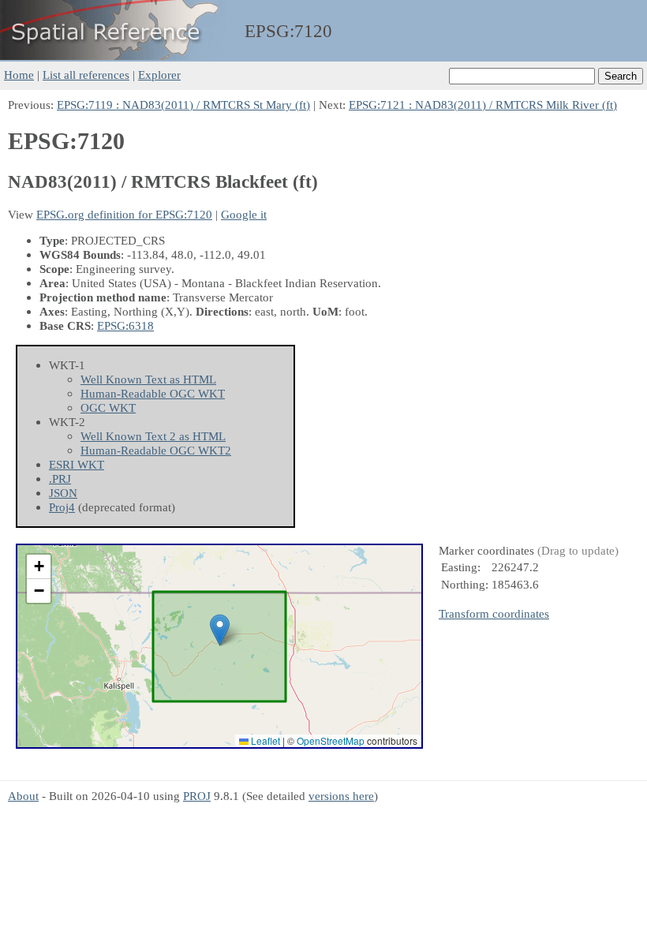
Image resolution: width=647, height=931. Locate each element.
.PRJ (60, 478)
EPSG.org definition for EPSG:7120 (124, 214)
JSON (63, 492)
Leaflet (264, 740)
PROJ (197, 795)
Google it (244, 214)
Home (19, 74)
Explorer (159, 74)
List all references (86, 74)
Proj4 (62, 507)
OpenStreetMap (331, 740)
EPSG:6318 (125, 325)
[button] (220, 630)
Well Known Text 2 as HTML (153, 436)
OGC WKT (108, 407)
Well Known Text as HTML (148, 379)
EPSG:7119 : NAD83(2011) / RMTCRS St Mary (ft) (183, 104)
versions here (341, 795)
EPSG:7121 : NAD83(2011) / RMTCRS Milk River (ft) (483, 104)
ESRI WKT (76, 464)
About (23, 795)
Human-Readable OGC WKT (152, 393)
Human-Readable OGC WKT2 (155, 450)
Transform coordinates (494, 613)
